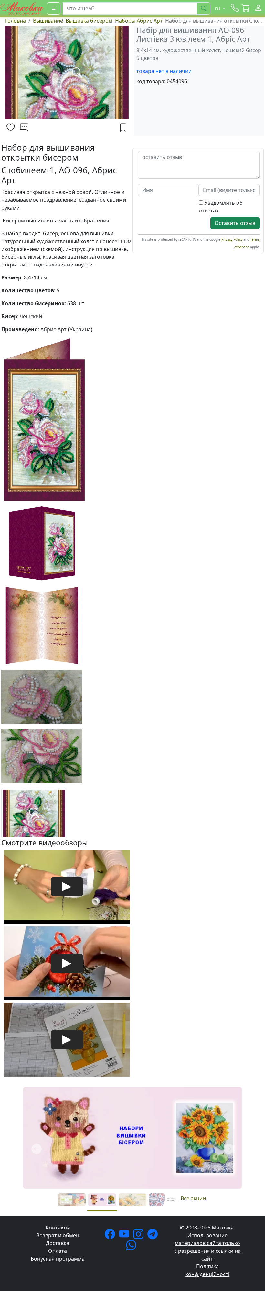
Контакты (58, 1227)
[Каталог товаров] (53, 8)
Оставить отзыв (235, 223)
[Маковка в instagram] (139, 1236)
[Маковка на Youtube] (125, 1236)
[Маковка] (22, 7)
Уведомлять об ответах (221, 206)
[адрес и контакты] (234, 8)
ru (218, 8)
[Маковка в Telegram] (153, 1236)
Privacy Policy (231, 239)
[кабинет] (258, 8)
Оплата (57, 1250)
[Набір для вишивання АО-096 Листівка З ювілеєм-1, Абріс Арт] (34, 812)
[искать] (203, 8)
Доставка (57, 1243)
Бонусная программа (58, 1258)
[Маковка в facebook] (111, 1236)
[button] (245, 8)
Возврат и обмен (57, 1235)
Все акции (193, 1198)
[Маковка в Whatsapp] (132, 1247)
